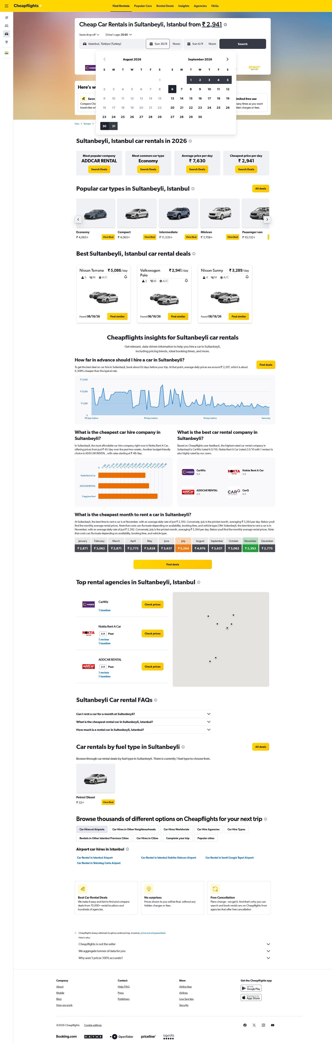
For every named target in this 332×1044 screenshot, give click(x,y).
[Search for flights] (7, 18)
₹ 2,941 (212, 24)
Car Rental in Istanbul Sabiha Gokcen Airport (168, 857)
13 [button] (141, 98)
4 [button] (123, 89)
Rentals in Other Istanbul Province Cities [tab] (104, 838)
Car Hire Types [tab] (236, 829)
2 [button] (104, 89)
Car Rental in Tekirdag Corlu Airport (98, 863)
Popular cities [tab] (206, 838)
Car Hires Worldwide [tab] (176, 829)
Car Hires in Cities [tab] (147, 838)
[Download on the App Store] (251, 997)
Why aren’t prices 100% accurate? (101, 958)
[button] (6, 6)
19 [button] (132, 107)
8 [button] (160, 89)
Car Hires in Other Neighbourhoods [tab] (134, 829)
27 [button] (141, 117)
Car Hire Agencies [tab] (208, 829)
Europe (87, 123)
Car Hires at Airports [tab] (92, 829)
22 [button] (160, 107)
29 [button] (160, 117)
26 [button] (132, 117)
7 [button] (150, 89)
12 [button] (132, 98)
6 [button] (141, 89)
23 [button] (104, 117)
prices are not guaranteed (153, 933)
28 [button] (150, 117)
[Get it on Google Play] (251, 988)
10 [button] (113, 98)
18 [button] (122, 107)
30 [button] (104, 126)
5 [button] (132, 89)
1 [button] (159, 80)
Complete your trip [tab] (177, 838)
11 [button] (122, 98)
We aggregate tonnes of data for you (102, 951)
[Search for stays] (7, 26)
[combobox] (89, 35)
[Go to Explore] (7, 42)
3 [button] (114, 89)
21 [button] (150, 107)
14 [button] (150, 98)
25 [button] (123, 117)
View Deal (108, 237)
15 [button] (159, 98)
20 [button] (141, 107)
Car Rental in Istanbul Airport (95, 857)
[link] (99, 169)
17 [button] (113, 107)
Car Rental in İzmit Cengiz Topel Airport (230, 857)
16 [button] (104, 107)
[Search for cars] (7, 34)
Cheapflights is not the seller (97, 944)
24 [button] (113, 117)
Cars (77, 123)
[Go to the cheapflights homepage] (28, 6)
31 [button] (113, 126)
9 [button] (104, 98)
